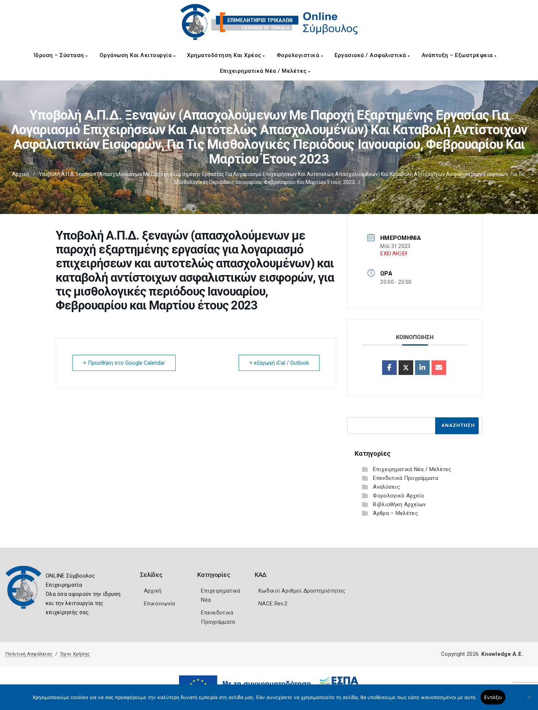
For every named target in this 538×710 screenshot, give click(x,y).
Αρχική (20, 174)
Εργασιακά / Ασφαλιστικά (371, 55)
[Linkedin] (422, 367)
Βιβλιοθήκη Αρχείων (399, 504)
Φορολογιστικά (299, 55)
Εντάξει (493, 697)
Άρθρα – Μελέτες (395, 513)
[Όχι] (529, 701)
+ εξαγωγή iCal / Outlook (279, 363)
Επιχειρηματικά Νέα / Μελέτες (264, 71)
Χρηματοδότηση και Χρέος (225, 55)
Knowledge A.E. (502, 654)
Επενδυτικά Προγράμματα (405, 478)
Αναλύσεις (386, 487)
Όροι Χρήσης (75, 654)
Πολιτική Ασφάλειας (28, 654)
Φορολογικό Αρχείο (398, 495)
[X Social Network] (406, 367)
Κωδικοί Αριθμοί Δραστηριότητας (301, 590)
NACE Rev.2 (272, 603)
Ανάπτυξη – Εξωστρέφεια (458, 55)
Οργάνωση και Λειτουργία (136, 55)
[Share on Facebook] (389, 367)
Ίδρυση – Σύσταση (60, 55)
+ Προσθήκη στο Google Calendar (124, 363)
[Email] (438, 367)
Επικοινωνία (159, 603)
